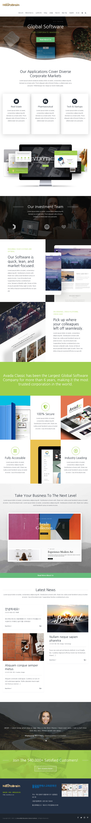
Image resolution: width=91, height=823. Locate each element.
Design (62, 643)
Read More (8, 626)
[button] (85, 13)
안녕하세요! (12, 609)
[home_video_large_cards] (45, 145)
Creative (18, 672)
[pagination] (44, 740)
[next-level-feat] (45, 509)
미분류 (17, 612)
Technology (68, 643)
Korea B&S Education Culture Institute (27, 818)
